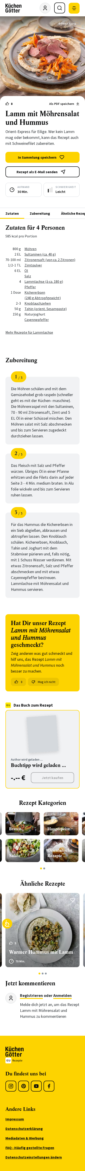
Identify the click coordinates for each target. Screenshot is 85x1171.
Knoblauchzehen (37, 303)
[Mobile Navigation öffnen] (74, 8)
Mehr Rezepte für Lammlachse (29, 332)
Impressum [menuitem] (14, 1119)
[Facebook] (49, 1086)
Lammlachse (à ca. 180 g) (43, 281)
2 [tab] (44, 868)
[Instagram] (10, 1086)
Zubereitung (40, 213)
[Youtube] (36, 1086)
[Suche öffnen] (59, 7)
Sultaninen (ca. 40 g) (40, 254)
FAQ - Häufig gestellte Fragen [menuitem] (29, 1147)
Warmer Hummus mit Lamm (41, 952)
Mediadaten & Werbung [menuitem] (24, 1138)
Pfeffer (30, 287)
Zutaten (12, 213)
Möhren (30, 249)
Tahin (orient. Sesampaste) (45, 308)
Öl (26, 270)
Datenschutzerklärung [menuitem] (24, 1128)
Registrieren (31, 995)
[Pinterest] (23, 1086)
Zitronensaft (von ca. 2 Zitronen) (49, 259)
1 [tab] (41, 868)
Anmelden (62, 995)
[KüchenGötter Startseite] (13, 8)
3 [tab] (45, 973)
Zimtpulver (33, 265)
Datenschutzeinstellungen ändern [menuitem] (33, 1157)
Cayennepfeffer (36, 319)
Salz (27, 276)
